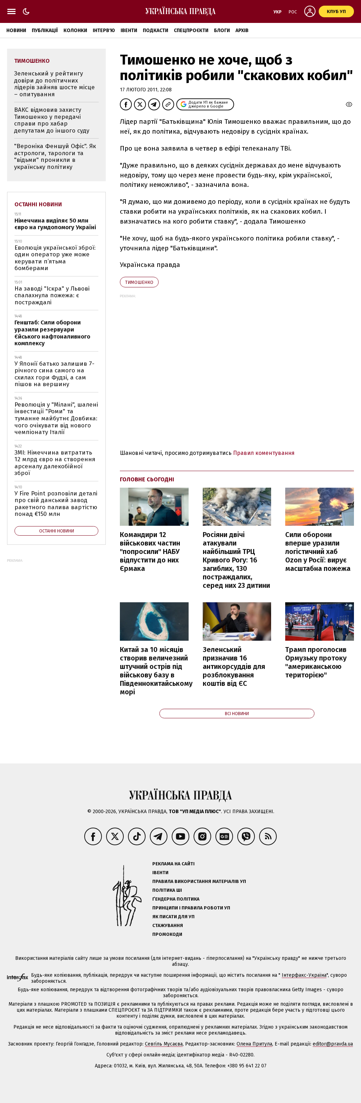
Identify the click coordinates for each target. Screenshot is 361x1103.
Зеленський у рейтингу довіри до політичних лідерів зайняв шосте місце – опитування (54, 84)
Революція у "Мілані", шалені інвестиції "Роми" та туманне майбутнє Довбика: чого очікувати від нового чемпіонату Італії (56, 418)
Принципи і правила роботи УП (191, 907)
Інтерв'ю (104, 30)
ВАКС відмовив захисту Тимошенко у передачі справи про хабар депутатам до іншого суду (51, 120)
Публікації (45, 30)
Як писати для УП (173, 916)
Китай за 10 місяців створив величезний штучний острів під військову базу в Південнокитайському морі (156, 670)
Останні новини (38, 204)
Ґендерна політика (176, 899)
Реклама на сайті (173, 863)
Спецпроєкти (191, 30)
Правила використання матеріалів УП (199, 881)
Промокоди (167, 934)
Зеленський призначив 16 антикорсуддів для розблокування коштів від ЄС (234, 666)
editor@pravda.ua (333, 1044)
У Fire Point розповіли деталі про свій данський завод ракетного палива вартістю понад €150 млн (55, 504)
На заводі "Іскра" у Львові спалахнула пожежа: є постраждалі (52, 295)
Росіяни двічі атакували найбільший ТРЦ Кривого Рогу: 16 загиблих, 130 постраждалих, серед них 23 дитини (236, 560)
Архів (242, 30)
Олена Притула (254, 1044)
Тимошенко (139, 282)
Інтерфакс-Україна (304, 975)
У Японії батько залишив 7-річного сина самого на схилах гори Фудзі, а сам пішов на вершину (54, 374)
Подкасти (155, 30)
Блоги (222, 30)
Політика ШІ (167, 890)
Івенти (129, 30)
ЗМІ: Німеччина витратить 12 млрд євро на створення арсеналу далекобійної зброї (54, 463)
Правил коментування (264, 453)
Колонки (75, 30)
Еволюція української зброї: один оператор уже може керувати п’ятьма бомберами (55, 258)
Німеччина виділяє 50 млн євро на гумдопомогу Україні (55, 224)
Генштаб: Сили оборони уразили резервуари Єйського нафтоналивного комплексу (52, 333)
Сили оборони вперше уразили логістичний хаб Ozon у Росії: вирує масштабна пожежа (317, 551)
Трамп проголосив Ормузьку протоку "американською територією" (316, 662)
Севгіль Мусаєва (164, 1044)
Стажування (167, 925)
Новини (16, 30)
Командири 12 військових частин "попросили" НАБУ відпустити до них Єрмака (150, 551)
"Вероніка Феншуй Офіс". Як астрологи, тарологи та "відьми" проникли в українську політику (55, 156)
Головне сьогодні (147, 479)
